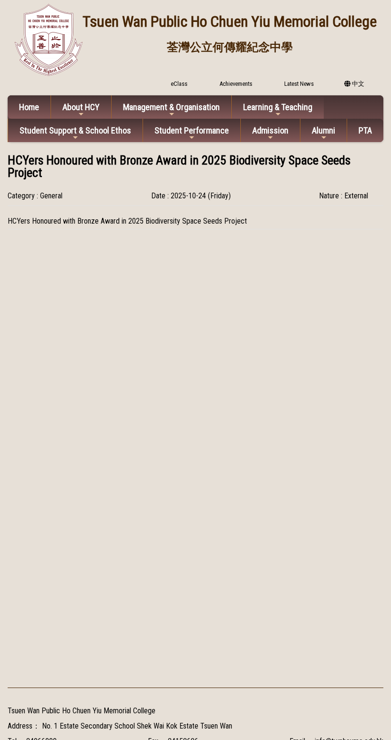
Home (29, 107)
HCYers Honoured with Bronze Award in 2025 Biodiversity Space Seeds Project (127, 221)
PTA (365, 130)
